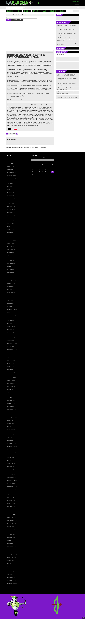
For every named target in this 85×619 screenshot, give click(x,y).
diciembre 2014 (11, 546)
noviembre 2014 (11, 549)
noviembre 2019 (11, 377)
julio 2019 (10, 389)
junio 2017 (10, 460)
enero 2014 (10, 577)
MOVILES (44, 11)
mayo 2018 (10, 429)
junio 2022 (10, 289)
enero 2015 (10, 543)
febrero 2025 (10, 198)
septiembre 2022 (11, 280)
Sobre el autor (71, 617)
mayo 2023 (10, 258)
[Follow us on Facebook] (76, 4)
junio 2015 (10, 529)
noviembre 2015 (11, 514)
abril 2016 (10, 500)
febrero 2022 (10, 300)
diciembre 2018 (11, 409)
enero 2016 (10, 509)
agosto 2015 (10, 523)
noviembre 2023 (11, 240)
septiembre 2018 (11, 417)
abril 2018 (10, 432)
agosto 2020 (10, 352)
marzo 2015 (10, 537)
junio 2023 (10, 255)
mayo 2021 (10, 326)
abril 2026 (10, 166)
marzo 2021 (10, 332)
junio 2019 (10, 392)
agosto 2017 (10, 454)
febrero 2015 (10, 540)
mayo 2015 (10, 531)
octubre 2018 (11, 414)
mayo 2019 (10, 394)
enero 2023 (10, 269)
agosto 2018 (10, 420)
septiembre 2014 (11, 554)
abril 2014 (10, 569)
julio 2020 (10, 355)
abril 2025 (10, 192)
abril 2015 (10, 534)
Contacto (73, 1)
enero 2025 (10, 200)
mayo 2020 (10, 360)
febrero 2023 (10, 266)
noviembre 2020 (11, 343)
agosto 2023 (10, 249)
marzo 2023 (10, 263)
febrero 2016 (10, 506)
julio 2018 (10, 423)
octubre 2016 (11, 483)
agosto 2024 (10, 215)
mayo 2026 (10, 163)
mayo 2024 (10, 223)
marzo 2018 (10, 434)
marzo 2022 (10, 297)
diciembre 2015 (11, 511)
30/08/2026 (76, 11)
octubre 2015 (11, 517)
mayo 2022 (10, 292)
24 (32, 171)
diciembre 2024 (11, 203)
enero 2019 (10, 406)
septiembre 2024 (11, 212)
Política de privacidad (63, 617)
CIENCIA (19, 11)
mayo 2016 (10, 497)
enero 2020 (10, 372)
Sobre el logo (77, 617)
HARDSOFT (36, 11)
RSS (68, 617)
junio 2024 (10, 220)
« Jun (32, 176)
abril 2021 (10, 329)
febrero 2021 (10, 335)
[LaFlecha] (23, 3)
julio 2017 (10, 457)
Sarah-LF (20, 19)
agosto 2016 (10, 489)
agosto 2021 (10, 317)
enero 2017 (10, 474)
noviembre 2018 (11, 412)
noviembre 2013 (11, 583)
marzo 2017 (10, 469)
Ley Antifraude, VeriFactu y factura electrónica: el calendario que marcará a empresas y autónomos (67, 80)
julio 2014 (10, 560)
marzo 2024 (10, 229)
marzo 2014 (10, 571)
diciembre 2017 (11, 443)
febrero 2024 (10, 232)
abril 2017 (10, 466)
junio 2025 (10, 186)
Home (8, 14)
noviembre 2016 (11, 480)
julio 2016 (10, 492)
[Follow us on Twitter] (78, 4)
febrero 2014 (10, 574)
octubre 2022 (11, 277)
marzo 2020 (10, 366)
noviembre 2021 (11, 309)
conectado (18, 142)
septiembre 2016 (11, 486)
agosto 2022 (10, 283)
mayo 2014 (10, 566)
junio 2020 (10, 357)
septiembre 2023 (11, 246)
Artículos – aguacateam (62, 37)
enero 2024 (10, 235)
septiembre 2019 (11, 383)
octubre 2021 (11, 312)
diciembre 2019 (11, 375)
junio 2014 (10, 563)
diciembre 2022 (11, 272)
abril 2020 (10, 363)
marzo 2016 (10, 503)
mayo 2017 (10, 463)
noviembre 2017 (11, 446)
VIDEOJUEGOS (53, 11)
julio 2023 (10, 252)
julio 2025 (10, 183)
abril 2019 (10, 397)
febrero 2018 (10, 437)
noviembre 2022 (11, 275)
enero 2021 (10, 337)
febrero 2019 (10, 403)
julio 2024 (10, 218)
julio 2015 (10, 526)
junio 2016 (10, 494)
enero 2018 (10, 440)
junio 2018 (10, 426)
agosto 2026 (10, 158)
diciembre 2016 (11, 477)
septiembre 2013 (11, 589)
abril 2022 (10, 295)
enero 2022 (10, 303)
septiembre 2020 (11, 349)
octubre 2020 (11, 346)
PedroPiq (60, 33)
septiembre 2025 (11, 178)
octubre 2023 (11, 243)
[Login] (78, 8)
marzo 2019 (10, 400)
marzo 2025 (10, 195)
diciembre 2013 (11, 580)
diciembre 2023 (11, 238)
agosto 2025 (10, 180)
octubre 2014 (11, 551)
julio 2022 (10, 286)
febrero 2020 (10, 369)
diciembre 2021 (11, 306)
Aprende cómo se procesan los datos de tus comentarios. (35, 147)
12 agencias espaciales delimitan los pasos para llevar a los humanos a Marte (66, 39)
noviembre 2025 (11, 175)
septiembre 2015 (11, 520)
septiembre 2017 (11, 452)
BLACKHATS (10, 11)
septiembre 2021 (11, 315)
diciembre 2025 (11, 172)
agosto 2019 (10, 386)
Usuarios (62, 11)
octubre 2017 (11, 449)
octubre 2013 (11, 586)
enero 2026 (10, 169)
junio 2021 (10, 323)
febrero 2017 (10, 472)
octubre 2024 (11, 209)
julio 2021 (10, 320)
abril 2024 (10, 226)
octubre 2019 (11, 380)
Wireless (8, 19)
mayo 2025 (10, 189)
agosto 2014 (10, 557)
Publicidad (77, 1)
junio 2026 (10, 160)
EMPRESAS (27, 11)
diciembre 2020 (11, 340)
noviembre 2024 (11, 206)
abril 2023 (10, 260)
